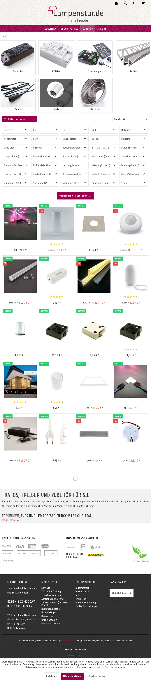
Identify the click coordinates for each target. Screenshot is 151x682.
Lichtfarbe (9, 147)
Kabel (18, 109)
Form (35, 138)
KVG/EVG (56, 71)
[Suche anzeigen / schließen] (125, 3)
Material (125, 130)
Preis (35, 130)
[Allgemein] (94, 93)
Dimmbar (37, 147)
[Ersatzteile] (56, 93)
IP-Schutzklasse (100, 147)
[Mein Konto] (134, 3)
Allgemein (95, 109)
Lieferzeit (68, 130)
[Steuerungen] (94, 55)
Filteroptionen (16, 119)
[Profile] (133, 55)
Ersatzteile (56, 109)
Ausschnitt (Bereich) (102, 156)
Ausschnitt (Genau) (131, 156)
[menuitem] (124, 3)
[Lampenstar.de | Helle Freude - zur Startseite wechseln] (75, 14)
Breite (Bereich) (41, 156)
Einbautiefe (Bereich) (15, 165)
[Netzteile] (17, 55)
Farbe (95, 130)
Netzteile (18, 71)
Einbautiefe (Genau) (44, 165)
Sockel (95, 138)
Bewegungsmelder (72, 147)
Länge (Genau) (11, 156)
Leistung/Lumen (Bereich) (75, 165)
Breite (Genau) (70, 156)
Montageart (10, 138)
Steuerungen (94, 71)
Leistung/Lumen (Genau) (104, 165)
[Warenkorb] (144, 3)
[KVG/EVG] (56, 55)
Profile (133, 71)
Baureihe (125, 138)
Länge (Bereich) (129, 147)
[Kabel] (17, 93)
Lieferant (8, 130)
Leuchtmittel (69, 138)
